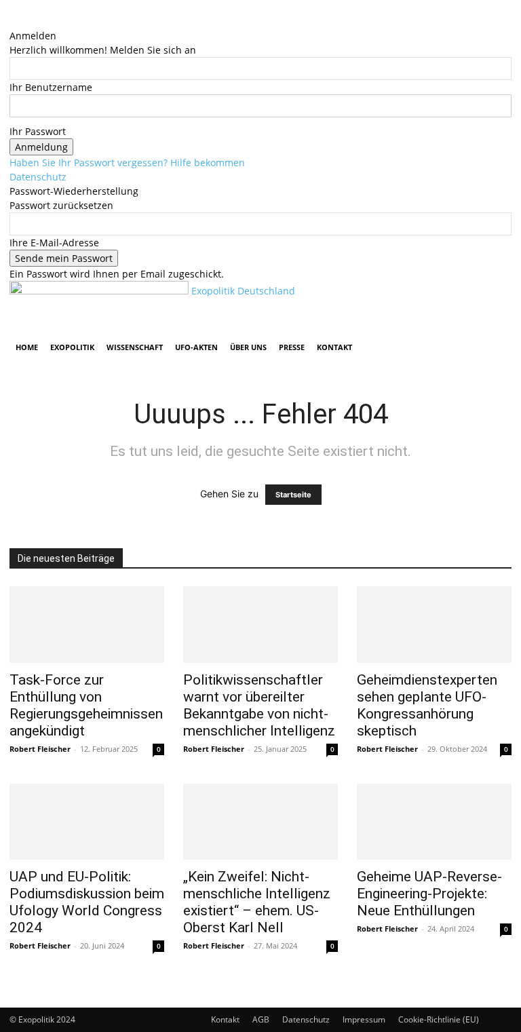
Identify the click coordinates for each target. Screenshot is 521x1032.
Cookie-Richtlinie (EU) (438, 1019)
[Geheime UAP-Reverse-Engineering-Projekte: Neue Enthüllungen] (434, 822)
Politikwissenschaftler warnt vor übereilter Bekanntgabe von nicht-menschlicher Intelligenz (259, 705)
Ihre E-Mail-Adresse (54, 242)
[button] (495, 297)
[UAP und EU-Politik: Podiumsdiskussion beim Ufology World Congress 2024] (86, 822)
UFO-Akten (196, 347)
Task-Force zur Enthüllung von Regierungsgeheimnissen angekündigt (86, 705)
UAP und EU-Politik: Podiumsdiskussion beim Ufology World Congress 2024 (86, 902)
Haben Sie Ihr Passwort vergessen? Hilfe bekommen (127, 162)
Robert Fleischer (40, 749)
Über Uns (248, 347)
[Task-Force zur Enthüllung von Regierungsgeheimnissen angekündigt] (86, 624)
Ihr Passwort (37, 131)
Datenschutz (37, 176)
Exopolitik (72, 347)
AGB (260, 1019)
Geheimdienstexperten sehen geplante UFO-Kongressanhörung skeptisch (427, 705)
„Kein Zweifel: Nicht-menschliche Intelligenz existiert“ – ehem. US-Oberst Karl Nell (256, 902)
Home (27, 347)
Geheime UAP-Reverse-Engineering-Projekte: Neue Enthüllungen (429, 893)
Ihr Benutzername (50, 87)
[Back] (13, 21)
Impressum (364, 1019)
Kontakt (334, 347)
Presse (292, 347)
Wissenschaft (135, 347)
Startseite (293, 494)
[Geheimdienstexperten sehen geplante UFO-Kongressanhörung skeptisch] (434, 624)
